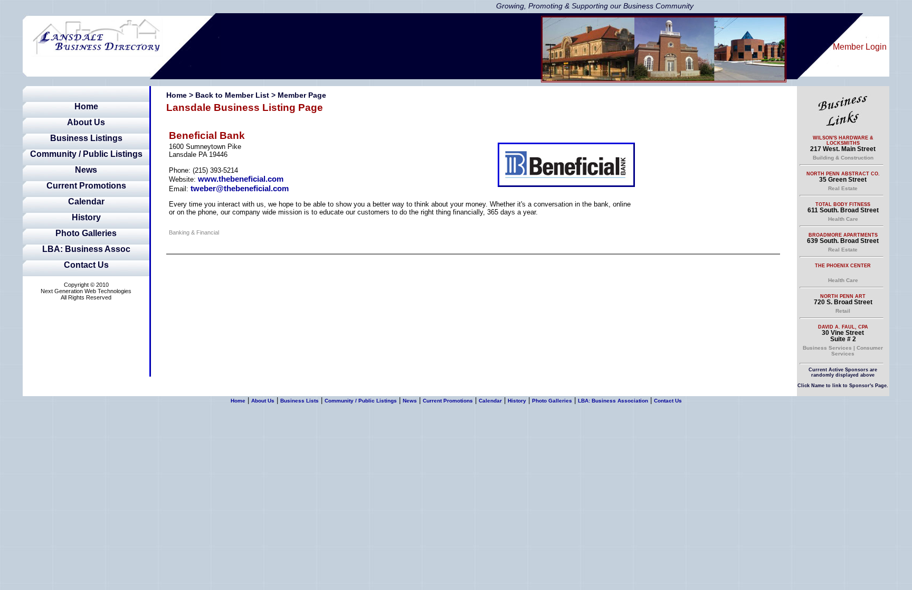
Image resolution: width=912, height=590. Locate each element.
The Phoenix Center (843, 265)
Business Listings (86, 138)
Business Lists (299, 401)
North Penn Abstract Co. (843, 173)
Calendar (86, 201)
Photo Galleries (86, 233)
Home (86, 106)
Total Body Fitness (842, 204)
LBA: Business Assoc (86, 249)
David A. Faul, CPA (843, 327)
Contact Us (86, 264)
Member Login (860, 46)
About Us (86, 122)
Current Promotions (86, 185)
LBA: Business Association (613, 401)
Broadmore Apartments (843, 235)
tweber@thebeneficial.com (240, 188)
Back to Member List (232, 95)
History (86, 217)
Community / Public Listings (86, 153)
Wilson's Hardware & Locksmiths (843, 140)
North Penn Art (843, 296)
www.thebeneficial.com (240, 178)
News (86, 169)
